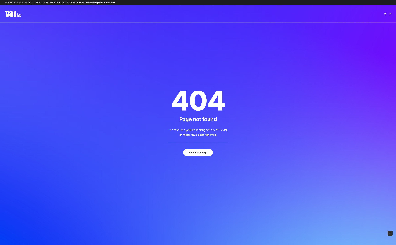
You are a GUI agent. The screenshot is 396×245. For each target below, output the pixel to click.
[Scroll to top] (390, 232)
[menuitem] (385, 14)
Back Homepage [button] (198, 152)
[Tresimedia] (13, 14)
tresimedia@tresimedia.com (100, 2)
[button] (385, 14)
